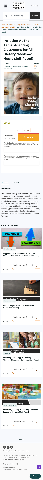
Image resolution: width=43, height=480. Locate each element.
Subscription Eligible (8, 27)
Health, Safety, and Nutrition (20, 25)
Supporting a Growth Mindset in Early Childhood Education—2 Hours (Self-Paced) (21, 254)
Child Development (9, 249)
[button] (5, 6)
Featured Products (9, 301)
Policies (4, 216)
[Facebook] (4, 447)
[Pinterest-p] (11, 447)
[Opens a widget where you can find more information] (35, 476)
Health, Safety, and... (10, 405)
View (37, 267)
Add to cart (30, 137)
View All (21, 440)
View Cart (26, 130)
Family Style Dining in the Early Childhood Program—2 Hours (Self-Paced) (20, 411)
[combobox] (16, 15)
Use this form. (24, 451)
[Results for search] (16, 20)
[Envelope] (8, 447)
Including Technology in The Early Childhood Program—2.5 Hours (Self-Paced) (21, 358)
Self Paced (35, 25)
